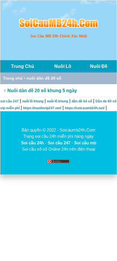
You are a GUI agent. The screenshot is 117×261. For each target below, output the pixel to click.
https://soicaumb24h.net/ (85, 108)
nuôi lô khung (32, 101)
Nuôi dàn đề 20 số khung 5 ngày (42, 90)
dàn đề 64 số (82, 101)
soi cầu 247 (9, 101)
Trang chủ (13, 78)
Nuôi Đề (98, 66)
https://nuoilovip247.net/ (42, 108)
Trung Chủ (22, 66)
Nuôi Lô (62, 66)
